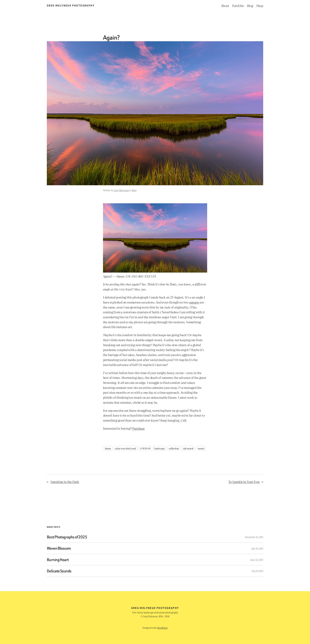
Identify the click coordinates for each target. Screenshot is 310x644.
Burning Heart (58, 559)
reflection (174, 448)
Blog (134, 190)
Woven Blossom (59, 548)
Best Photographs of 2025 (67, 537)
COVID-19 (145, 448)
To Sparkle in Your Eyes (244, 481)
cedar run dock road (125, 448)
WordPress (162, 627)
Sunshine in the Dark (64, 481)
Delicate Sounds (59, 571)
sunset (201, 448)
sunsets (194, 302)
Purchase (138, 428)
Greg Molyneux (121, 190)
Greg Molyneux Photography (70, 5)
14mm (108, 448)
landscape (159, 448)
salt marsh (188, 448)
